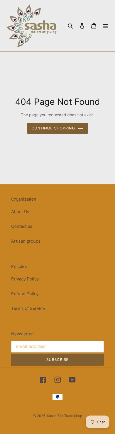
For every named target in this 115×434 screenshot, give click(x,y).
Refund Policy (25, 293)
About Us (20, 211)
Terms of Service (28, 308)
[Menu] (105, 26)
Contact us (21, 226)
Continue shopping (53, 128)
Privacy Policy (25, 279)
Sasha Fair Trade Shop (64, 416)
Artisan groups (25, 241)
